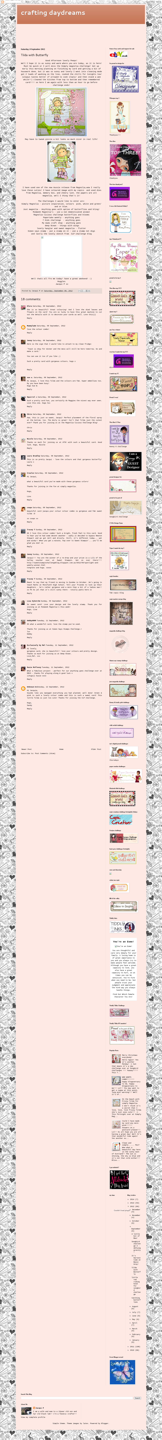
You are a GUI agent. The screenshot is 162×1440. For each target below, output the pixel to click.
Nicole (30, 439)
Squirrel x (32, 397)
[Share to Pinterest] (89, 291)
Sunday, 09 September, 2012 (49, 530)
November (136, 1215)
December (136, 1210)
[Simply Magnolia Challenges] (125, 92)
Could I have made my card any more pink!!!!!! (130, 1123)
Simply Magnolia (30, 204)
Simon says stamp (37, 231)
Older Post (96, 749)
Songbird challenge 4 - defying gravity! (136, 1247)
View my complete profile (33, 1417)
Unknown (30, 687)
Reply (29, 318)
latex (85, 1423)
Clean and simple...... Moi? (130, 1144)
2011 (132, 1347)
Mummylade (31, 326)
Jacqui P (40, 1408)
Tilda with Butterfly (136, 1271)
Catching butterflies (136, 1300)
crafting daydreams (53, 12)
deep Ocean (50, 226)
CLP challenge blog (81, 234)
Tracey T (31, 530)
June (134, 1316)
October (135, 1221)
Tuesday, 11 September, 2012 (50, 621)
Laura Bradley (33, 456)
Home (61, 749)
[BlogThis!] (82, 291)
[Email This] (79, 291)
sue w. (30, 377)
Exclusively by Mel (36, 645)
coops (29, 508)
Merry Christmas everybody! (129, 1056)
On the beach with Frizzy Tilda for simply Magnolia (130, 1101)
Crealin (30, 473)
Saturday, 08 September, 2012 (47, 306)
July (134, 1312)
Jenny (29, 340)
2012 (132, 1206)
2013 (132, 1203)
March (134, 1329)
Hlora (29, 306)
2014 (132, 1199)
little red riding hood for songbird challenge (136, 1285)
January (135, 1340)
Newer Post (27, 749)
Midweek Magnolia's (44, 212)
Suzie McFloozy (34, 667)
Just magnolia (31, 209)
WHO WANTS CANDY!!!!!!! (128, 1078)
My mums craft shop (52, 223)
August (135, 1306)
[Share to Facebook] (86, 291)
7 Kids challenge (52, 220)
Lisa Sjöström (33, 601)
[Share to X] (84, 291)
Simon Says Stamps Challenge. (66, 629)
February (136, 1334)
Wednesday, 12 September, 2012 (49, 687)
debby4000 (31, 621)
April (134, 1323)
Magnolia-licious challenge (49, 215)
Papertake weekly (52, 217)
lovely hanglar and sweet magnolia (56, 228)
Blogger (104, 1423)
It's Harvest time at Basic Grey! (136, 1260)
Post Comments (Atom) (45, 753)
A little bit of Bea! (136, 1236)
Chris (29, 414)
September (135, 1229)
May (134, 1319)
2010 (132, 1350)
